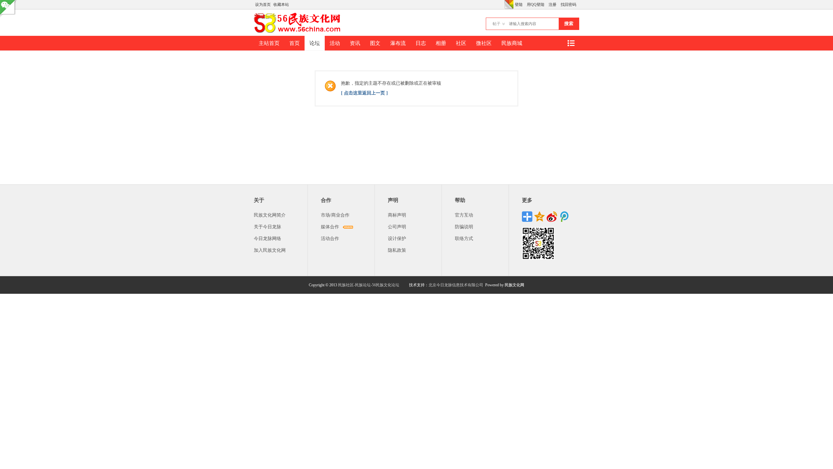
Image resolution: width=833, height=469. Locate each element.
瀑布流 (398, 43)
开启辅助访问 (502, 4)
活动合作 (330, 238)
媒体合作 (330, 226)
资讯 (355, 43)
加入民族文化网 (270, 250)
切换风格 (508, 4)
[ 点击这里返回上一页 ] (364, 93)
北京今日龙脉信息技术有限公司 (456, 285)
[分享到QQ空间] (539, 216)
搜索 (568, 23)
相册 (441, 43)
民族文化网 (514, 285)
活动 (335, 43)
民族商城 (511, 43)
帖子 (496, 23)
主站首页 (269, 43)
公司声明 (397, 226)
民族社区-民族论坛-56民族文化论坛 (368, 285)
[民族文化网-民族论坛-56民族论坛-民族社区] (298, 32)
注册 (552, 4)
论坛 (314, 43)
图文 (375, 43)
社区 (461, 43)
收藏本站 (281, 4)
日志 (421, 43)
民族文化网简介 (270, 215)
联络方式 (464, 238)
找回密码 (568, 4)
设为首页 (263, 4)
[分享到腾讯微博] (564, 216)
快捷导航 (571, 43)
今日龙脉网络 (267, 238)
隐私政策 (397, 250)
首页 (294, 43)
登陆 (519, 4)
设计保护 (397, 238)
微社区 (484, 43)
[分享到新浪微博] (552, 216)
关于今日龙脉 (267, 226)
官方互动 (464, 215)
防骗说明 (464, 226)
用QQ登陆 (535, 4)
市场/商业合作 (335, 215)
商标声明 (397, 215)
